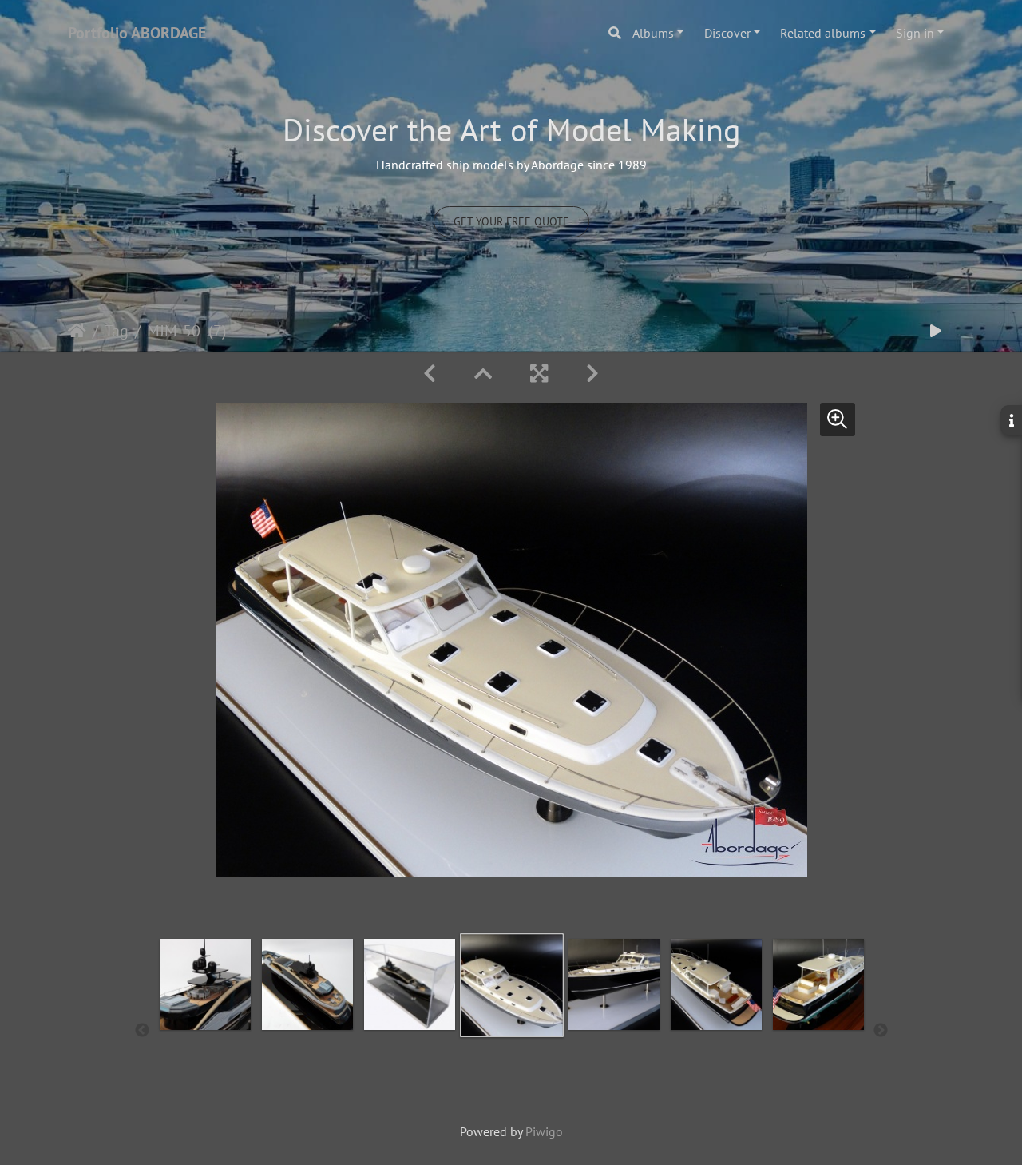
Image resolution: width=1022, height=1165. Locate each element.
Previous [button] (142, 1031)
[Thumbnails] (483, 373)
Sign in (915, 33)
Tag (117, 330)
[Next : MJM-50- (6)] (592, 373)
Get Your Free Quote (511, 221)
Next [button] (881, 1031)
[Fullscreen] (539, 373)
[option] (205, 1027)
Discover (727, 33)
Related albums (823, 33)
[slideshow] (935, 331)
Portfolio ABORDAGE (137, 32)
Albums (653, 33)
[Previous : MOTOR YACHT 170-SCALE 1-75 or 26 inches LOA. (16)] (429, 373)
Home (77, 331)
